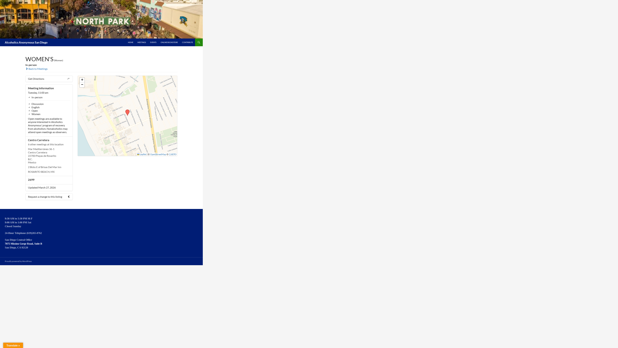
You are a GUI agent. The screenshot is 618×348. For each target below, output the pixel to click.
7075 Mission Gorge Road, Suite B (23, 243)
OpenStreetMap (158, 154)
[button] (126, 110)
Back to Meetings (38, 68)
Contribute (187, 42)
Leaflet (142, 154)
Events (153, 42)
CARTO (172, 154)
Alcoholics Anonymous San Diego (26, 42)
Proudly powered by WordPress (18, 261)
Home (130, 42)
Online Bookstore (169, 42)
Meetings (141, 42)
